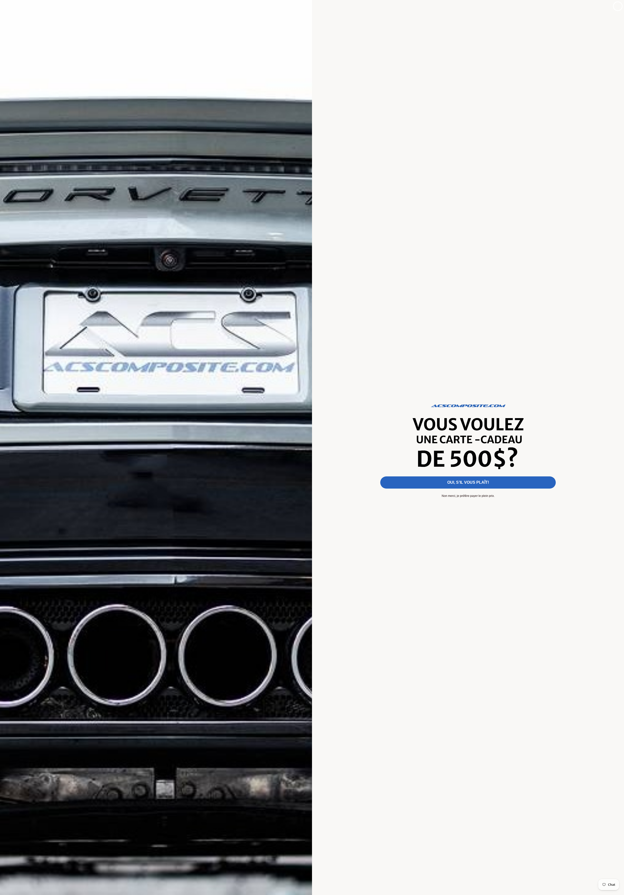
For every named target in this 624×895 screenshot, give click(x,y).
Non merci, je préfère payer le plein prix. (468, 496)
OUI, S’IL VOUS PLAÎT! (468, 482)
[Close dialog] (618, 6)
